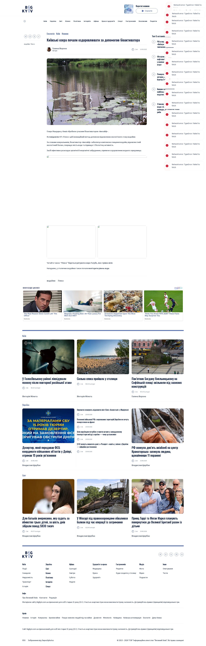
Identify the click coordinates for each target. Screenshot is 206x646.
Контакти (43, 597)
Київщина (117, 617)
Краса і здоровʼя (108, 21)
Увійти (173, 11)
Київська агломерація (132, 617)
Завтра (72, 573)
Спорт (120, 21)
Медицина (97, 568)
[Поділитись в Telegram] (25, 36)
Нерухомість (27, 577)
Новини (65, 33)
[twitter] (171, 554)
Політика (77, 21)
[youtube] (182, 554)
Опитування (168, 568)
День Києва (157, 617)
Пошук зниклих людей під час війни (77, 617)
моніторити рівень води (98, 268)
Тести (165, 573)
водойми (27, 44)
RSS (23, 640)
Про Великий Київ (30, 597)
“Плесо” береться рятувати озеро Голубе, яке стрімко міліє (87, 263)
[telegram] (160, 554)
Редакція (53, 597)
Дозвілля (97, 617)
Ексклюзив (143, 21)
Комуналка (42, 617)
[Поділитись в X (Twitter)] (34, 36)
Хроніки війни (54, 617)
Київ (45, 21)
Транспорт (26, 582)
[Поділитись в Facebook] (30, 36)
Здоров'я (96, 577)
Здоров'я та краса (100, 564)
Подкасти (143, 577)
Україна (53, 21)
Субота (72, 577)
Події (24, 568)
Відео (141, 573)
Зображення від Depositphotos (41, 640)
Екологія (51, 33)
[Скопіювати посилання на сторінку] (38, 36)
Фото (141, 568)
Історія (25, 586)
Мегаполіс (107, 617)
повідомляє (54, 137)
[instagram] (176, 554)
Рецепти (153, 21)
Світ (60, 21)
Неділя (72, 582)
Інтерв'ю (87, 21)
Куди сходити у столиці (126, 573)
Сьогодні (72, 568)
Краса (95, 573)
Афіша (96, 21)
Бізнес (67, 21)
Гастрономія (131, 21)
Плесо (33, 44)
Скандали (26, 573)
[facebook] (166, 554)
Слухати (148, 11)
